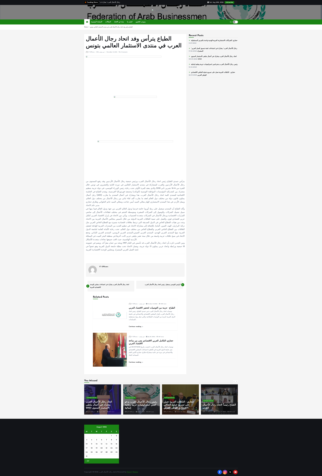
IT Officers (91, 52)
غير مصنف (101, 52)
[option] (102, 399)
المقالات (108, 22)
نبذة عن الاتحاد (119, 22)
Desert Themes (132, 472)
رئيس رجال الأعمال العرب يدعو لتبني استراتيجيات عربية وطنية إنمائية (214, 64)
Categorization (91, 397)
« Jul (87, 461)
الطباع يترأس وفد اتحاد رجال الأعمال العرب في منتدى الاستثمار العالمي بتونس (111, 27)
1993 (97, 52)
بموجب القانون (141, 22)
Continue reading (135, 326)
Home (86, 27)
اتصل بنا (129, 22)
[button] (234, 381)
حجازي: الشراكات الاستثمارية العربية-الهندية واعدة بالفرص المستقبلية (214, 40)
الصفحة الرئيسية (96, 22)
